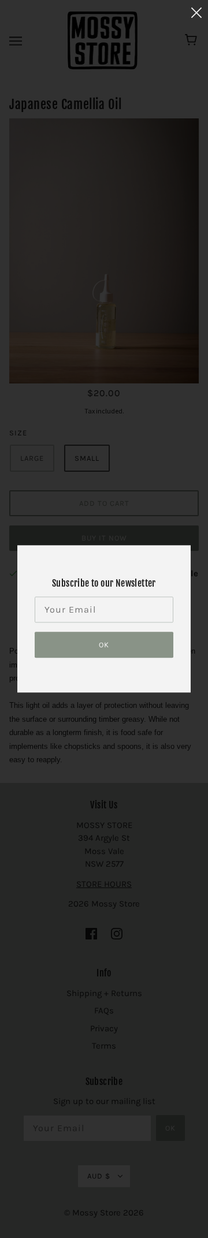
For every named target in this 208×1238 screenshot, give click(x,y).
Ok (104, 645)
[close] (196, 12)
